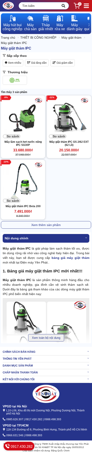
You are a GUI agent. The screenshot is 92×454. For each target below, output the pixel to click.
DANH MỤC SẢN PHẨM (18, 365)
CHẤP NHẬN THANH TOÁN (20, 372)
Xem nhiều (14, 62)
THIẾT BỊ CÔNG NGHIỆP (38, 37)
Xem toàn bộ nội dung (46, 337)
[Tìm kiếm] (63, 5)
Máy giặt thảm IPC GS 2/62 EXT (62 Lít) (69, 143)
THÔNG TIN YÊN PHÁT (17, 358)
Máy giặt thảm (71, 37)
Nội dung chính (16, 238)
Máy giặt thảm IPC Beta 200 (23, 206)
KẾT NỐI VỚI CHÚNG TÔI (18, 379)
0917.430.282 (21, 446)
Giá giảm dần (64, 62)
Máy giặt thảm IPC (14, 43)
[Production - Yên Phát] (8, 6)
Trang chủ (8, 37)
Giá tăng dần (38, 62)
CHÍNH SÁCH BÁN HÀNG (19, 351)
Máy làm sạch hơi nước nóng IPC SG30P (23, 143)
